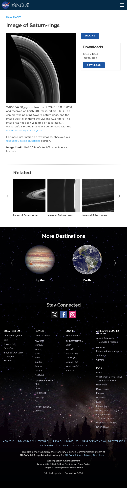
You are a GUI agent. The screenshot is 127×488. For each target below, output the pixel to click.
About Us (8, 441)
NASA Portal (47, 445)
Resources (101, 385)
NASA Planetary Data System (24, 130)
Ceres (38, 388)
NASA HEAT (102, 427)
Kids (98, 402)
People (100, 393)
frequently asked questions (23, 141)
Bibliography (26, 441)
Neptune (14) (72, 366)
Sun (6, 340)
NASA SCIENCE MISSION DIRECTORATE (102, 441)
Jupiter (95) (71, 353)
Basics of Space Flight (108, 410)
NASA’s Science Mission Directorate (85, 455)
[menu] (122, 5)
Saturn (38, 366)
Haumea (39, 397)
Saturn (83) (71, 358)
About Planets (42, 336)
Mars (37, 358)
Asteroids (101, 355)
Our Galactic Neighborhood (18, 12)
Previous (7, 196)
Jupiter (40, 280)
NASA (4, 5)
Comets (100, 360)
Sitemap (63, 445)
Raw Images (13, 17)
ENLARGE (90, 36)
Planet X (39, 411)
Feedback (43, 441)
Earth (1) (69, 345)
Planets (39, 331)
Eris (37, 401)
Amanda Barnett (71, 461)
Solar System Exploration (18, 5)
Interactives (102, 406)
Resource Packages (106, 423)
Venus (38, 349)
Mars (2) (69, 349)
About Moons (72, 336)
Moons (69, 331)
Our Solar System (13, 336)
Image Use (72, 441)
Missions (100, 398)
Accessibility (79, 445)
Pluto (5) (70, 371)
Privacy (58, 441)
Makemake (40, 393)
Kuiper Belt (10, 344)
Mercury (39, 345)
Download (94, 65)
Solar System (12, 331)
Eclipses (8, 361)
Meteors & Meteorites (107, 351)
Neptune (39, 375)
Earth (87, 280)
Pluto (37, 384)
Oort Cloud (10, 348)
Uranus (38, 371)
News (99, 373)
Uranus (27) (71, 362)
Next (119, 196)
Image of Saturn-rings (25, 215)
